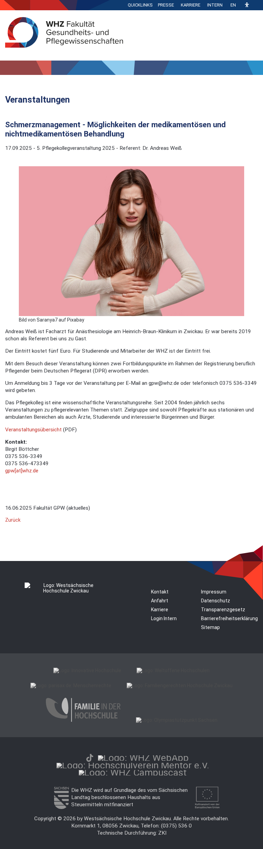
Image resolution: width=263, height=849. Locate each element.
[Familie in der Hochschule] (83, 720)
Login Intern (164, 618)
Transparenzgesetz (223, 609)
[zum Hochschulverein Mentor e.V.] (133, 765)
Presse (166, 5)
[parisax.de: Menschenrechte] (70, 685)
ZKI (162, 833)
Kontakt (159, 592)
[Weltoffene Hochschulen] (173, 670)
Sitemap (210, 627)
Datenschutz (215, 600)
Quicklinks (140, 5)
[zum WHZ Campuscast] (133, 772)
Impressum (213, 592)
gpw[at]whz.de (21, 471)
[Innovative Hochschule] (87, 670)
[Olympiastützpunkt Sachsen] (176, 720)
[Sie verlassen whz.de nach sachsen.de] (61, 807)
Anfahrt (159, 600)
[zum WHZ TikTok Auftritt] (89, 757)
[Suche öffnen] (256, 5)
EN (233, 5)
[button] (247, 5)
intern (215, 5)
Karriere (190, 5)
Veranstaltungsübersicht (34, 430)
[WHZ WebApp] (143, 757)
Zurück (13, 520)
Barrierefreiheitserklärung (229, 618)
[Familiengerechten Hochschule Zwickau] (180, 685)
